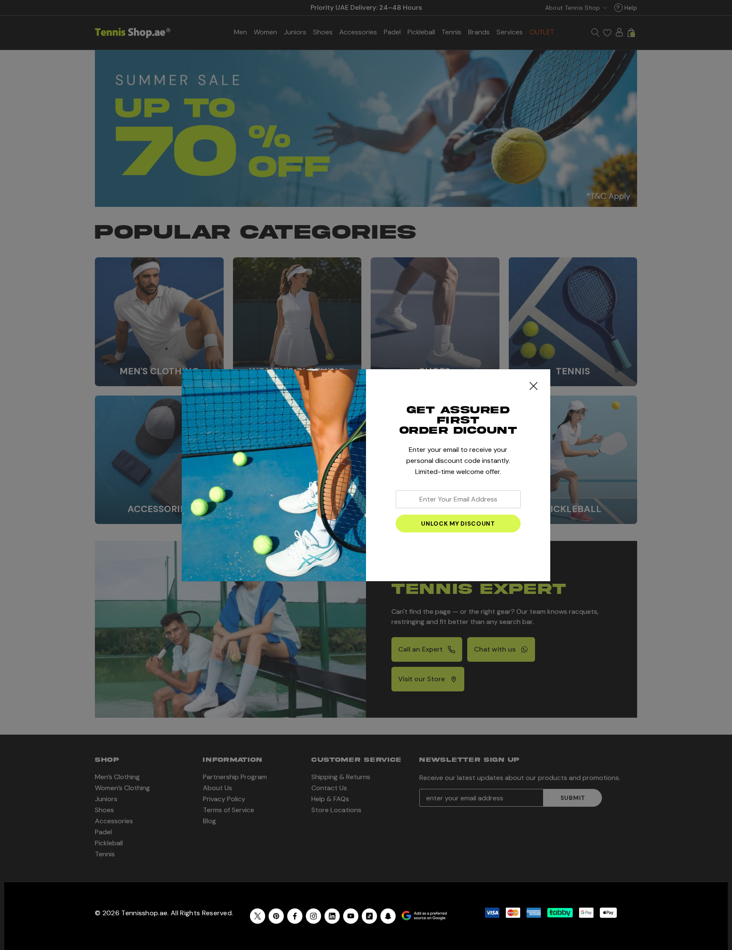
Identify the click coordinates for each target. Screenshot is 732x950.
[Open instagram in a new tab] (313, 916)
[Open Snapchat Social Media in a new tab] (388, 916)
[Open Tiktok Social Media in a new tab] (369, 916)
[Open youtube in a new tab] (350, 916)
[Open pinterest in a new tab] (276, 916)
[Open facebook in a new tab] (294, 916)
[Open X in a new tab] (257, 916)
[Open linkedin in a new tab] (332, 916)
